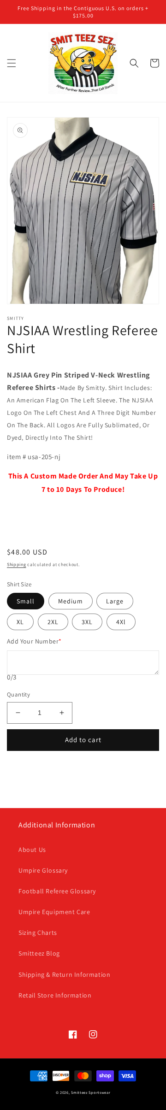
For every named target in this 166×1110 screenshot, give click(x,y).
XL (20, 622)
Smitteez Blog (39, 953)
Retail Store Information (54, 995)
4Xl (121, 622)
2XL (53, 622)
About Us (32, 849)
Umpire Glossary (43, 870)
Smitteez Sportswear (90, 1092)
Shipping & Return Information (64, 974)
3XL (87, 622)
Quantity (18, 694)
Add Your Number (34, 641)
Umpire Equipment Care (54, 912)
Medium (70, 601)
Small (26, 601)
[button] (11, 63)
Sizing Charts (37, 932)
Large (115, 601)
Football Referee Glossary (57, 891)
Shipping (16, 564)
